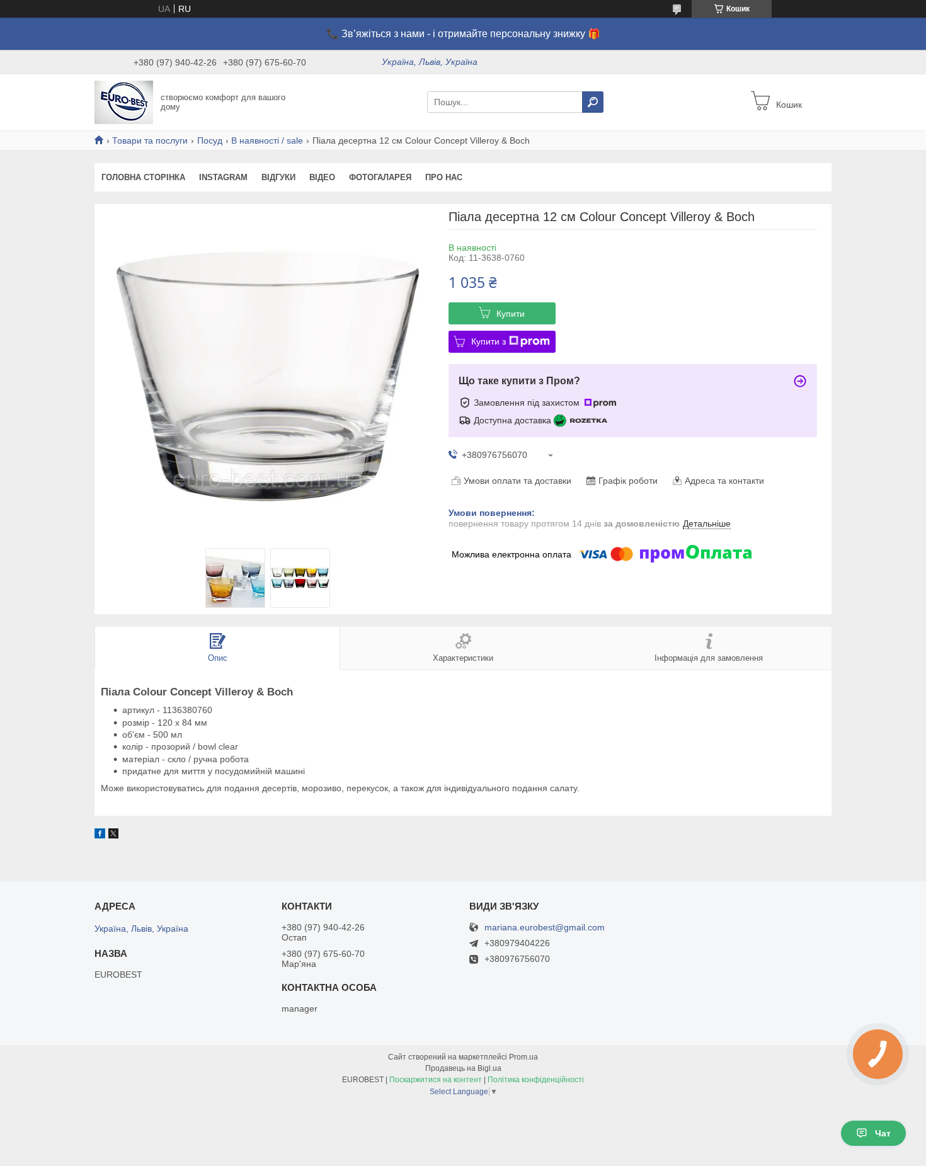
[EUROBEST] (123, 101)
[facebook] (99, 835)
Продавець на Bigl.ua (463, 1068)
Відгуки (278, 177)
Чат (883, 1133)
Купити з (488, 341)
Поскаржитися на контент (435, 1079)
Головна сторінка (143, 177)
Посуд (209, 140)
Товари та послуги (150, 140)
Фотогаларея (380, 177)
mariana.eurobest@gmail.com (544, 927)
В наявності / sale (267, 140)
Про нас (443, 177)
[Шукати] (592, 102)
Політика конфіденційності (536, 1079)
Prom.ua (523, 1057)
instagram (223, 177)
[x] (113, 835)
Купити (510, 314)
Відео (322, 177)
